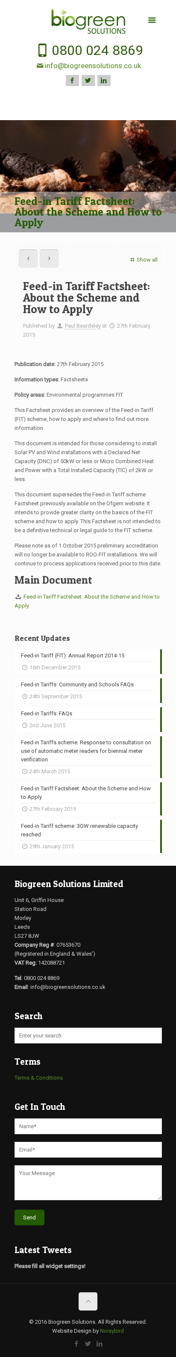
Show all (147, 259)
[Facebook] (72, 80)
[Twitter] (88, 80)
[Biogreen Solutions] (88, 21)
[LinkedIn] (104, 80)
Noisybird (112, 1331)
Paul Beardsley (83, 326)
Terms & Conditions (39, 1078)
